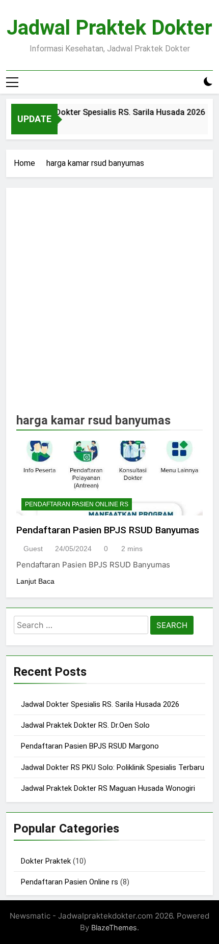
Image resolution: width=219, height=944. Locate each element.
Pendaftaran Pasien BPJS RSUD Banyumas (107, 530)
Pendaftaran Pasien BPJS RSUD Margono (90, 746)
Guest (33, 549)
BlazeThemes (114, 927)
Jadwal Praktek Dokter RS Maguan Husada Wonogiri (108, 788)
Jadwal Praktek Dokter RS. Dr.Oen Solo (85, 725)
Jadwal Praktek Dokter (109, 28)
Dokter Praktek (46, 861)
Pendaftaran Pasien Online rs (76, 504)
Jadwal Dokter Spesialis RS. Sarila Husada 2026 (113, 112)
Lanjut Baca (35, 581)
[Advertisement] (109, 304)
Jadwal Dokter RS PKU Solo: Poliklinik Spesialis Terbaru (112, 767)
